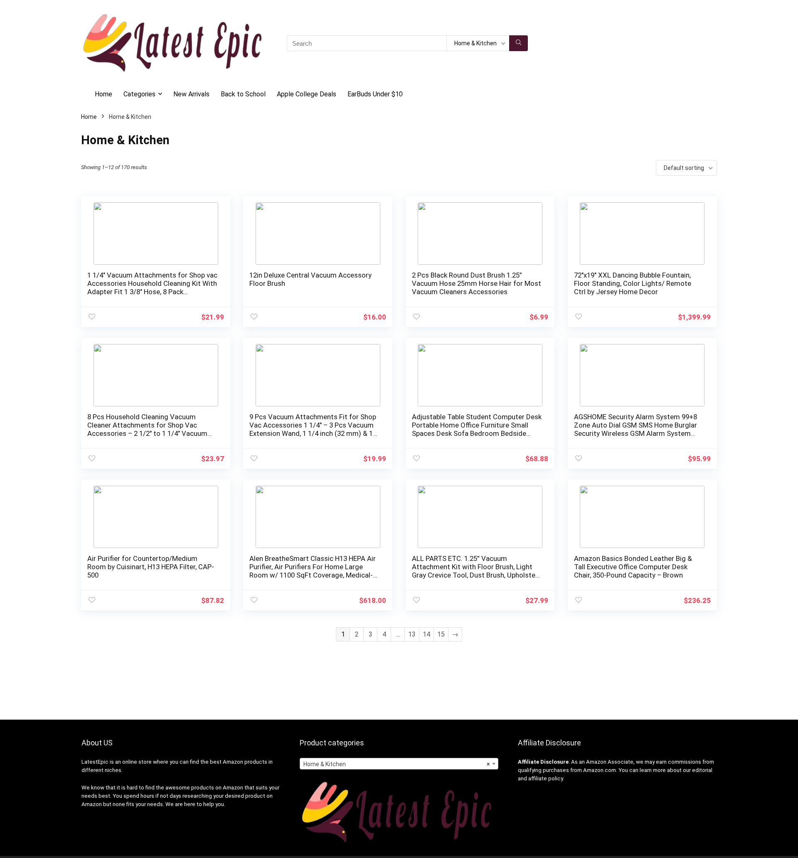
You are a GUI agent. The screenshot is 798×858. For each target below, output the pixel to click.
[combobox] (399, 763)
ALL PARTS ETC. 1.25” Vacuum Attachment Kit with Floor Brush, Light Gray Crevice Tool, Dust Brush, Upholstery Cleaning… (476, 571)
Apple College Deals (306, 94)
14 (426, 634)
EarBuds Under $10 (375, 94)
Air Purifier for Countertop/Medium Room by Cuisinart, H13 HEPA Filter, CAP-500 (150, 566)
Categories (139, 94)
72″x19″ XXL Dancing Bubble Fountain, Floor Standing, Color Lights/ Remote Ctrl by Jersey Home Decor (632, 283)
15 (441, 634)
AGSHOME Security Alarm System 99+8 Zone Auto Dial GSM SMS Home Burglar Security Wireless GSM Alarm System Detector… (635, 429)
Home (103, 94)
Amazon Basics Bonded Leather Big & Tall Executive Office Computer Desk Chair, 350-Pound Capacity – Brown (633, 566)
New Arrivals (191, 94)
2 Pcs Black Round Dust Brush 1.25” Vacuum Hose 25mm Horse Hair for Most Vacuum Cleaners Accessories (476, 283)
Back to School (243, 94)
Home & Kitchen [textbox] (396, 764)
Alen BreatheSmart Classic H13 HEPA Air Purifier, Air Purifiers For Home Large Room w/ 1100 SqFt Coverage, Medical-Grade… (312, 571)
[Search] (518, 43)
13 (412, 634)
